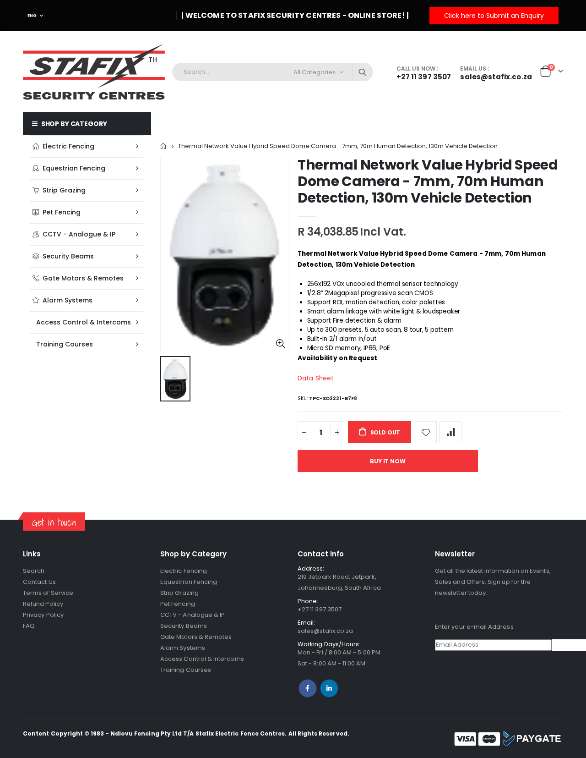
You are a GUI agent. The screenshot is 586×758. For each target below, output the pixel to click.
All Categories (314, 72)
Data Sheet (316, 378)
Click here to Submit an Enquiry (494, 15)
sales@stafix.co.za (325, 630)
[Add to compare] (450, 432)
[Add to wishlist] (426, 432)
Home (163, 146)
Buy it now (387, 461)
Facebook (307, 688)
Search (362, 72)
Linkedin (329, 688)
